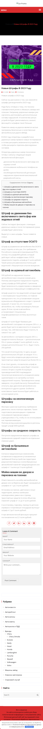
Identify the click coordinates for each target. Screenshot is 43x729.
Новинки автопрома (13, 675)
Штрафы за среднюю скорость (15, 199)
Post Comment (10, 580)
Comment (6, 561)
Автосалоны (10, 617)
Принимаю (29, 727)
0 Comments (20, 92)
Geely (9, 643)
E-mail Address (8, 544)
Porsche (10, 656)
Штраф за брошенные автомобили (17, 202)
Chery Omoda (14, 636)
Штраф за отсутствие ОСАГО (14, 192)
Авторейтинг (10, 612)
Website (6, 552)
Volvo (9, 665)
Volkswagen (11, 662)
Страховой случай (12, 680)
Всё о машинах (21, 710)
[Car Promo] (21, 3)
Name (5, 536)
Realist (13, 92)
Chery (9, 634)
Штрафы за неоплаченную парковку (18, 197)
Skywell (10, 659)
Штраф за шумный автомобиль (16, 194)
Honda (9, 649)
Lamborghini (12, 652)
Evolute (10, 640)
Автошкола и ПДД (12, 626)
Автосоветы (10, 622)
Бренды (8, 631)
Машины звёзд (11, 670)
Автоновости (10, 607)
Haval (9, 646)
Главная (9, 24)
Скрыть (30, 183)
